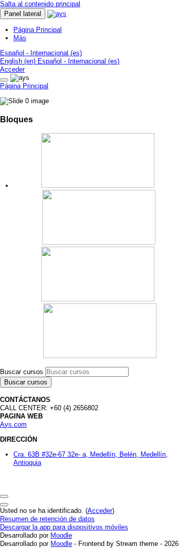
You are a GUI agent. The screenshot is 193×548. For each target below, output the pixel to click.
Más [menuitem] (19, 38)
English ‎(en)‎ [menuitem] (19, 61)
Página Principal (24, 86)
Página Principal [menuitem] (37, 30)
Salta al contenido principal (40, 4)
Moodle (61, 535)
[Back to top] (4, 496)
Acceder (12, 69)
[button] (41, 53)
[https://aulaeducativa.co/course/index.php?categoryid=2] (98, 242)
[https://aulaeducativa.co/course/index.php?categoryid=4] (99, 356)
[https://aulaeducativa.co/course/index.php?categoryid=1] (97, 185)
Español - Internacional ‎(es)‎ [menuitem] (78, 61)
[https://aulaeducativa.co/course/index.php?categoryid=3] (97, 299)
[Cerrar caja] (4, 80)
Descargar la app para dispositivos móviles (64, 527)
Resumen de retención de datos (47, 519)
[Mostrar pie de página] (4, 504)
